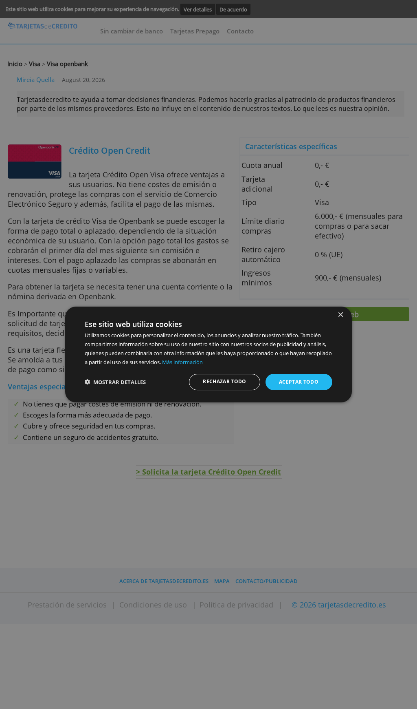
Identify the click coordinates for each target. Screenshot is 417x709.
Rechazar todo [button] (224, 381)
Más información (182, 362)
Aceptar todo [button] (298, 381)
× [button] (340, 315)
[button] (115, 382)
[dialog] (208, 355)
